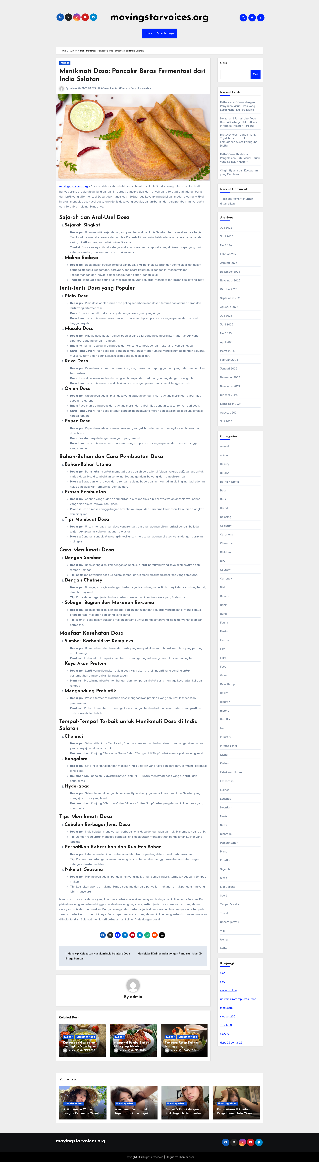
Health (224, 693)
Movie (223, 816)
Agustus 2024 (229, 412)
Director (225, 596)
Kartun (224, 763)
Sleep (223, 878)
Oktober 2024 (229, 395)
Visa (222, 930)
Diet (222, 587)
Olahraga (226, 834)
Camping (225, 517)
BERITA (224, 473)
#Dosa (105, 88)
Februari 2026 (229, 254)
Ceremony (226, 534)
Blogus (169, 1157)
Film (222, 649)
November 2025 (230, 280)
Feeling (224, 631)
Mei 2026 (226, 245)
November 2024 (230, 386)
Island (224, 754)
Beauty (224, 464)
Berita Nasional (230, 481)
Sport (223, 895)
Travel (224, 913)
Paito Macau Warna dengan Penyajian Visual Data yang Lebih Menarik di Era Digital (237, 106)
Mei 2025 (226, 333)
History (224, 710)
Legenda (225, 798)
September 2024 (231, 403)
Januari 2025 (228, 368)
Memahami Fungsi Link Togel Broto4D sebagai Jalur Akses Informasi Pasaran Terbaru (238, 122)
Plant (223, 851)
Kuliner (65, 62)
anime (224, 455)
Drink (223, 605)
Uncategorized (86, 1036)
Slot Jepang (228, 886)
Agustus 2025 (229, 307)
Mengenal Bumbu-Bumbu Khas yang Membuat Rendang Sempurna (131, 1046)
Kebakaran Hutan (231, 772)
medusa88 (226, 1007)
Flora (223, 657)
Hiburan (225, 701)
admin (73, 88)
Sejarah (225, 869)
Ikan (222, 728)
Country (225, 569)
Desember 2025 (230, 271)
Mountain (226, 807)
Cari (223, 63)
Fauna (224, 622)
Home (148, 33)
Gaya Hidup (227, 684)
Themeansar (186, 1157)
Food (223, 666)
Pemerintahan (229, 842)
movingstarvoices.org (159, 18)
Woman (224, 939)
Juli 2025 (226, 315)
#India (113, 88)
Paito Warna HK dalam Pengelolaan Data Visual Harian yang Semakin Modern (240, 158)
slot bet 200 (227, 1016)
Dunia (224, 613)
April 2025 (226, 342)
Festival (225, 640)
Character (226, 543)
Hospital (225, 719)
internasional (228, 745)
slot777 (224, 1034)
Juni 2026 (226, 236)
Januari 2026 (228, 262)
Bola (223, 490)
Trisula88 (226, 1025)
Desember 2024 (230, 377)
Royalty (225, 860)
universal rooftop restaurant (238, 999)
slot (222, 973)
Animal (224, 446)
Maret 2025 (227, 351)
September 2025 (230, 298)
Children (225, 552)
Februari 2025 (229, 359)
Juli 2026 (226, 227)
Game (223, 675)
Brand (224, 508)
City (222, 561)
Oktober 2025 (228, 289)
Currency (226, 578)
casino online (228, 990)
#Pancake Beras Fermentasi (135, 88)
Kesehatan (227, 781)
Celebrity (226, 525)
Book (223, 499)
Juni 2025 (226, 324)
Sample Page (165, 33)
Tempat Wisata (229, 904)
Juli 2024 (226, 421)
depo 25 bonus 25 (231, 1042)
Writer (224, 948)
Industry (225, 737)
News (223, 825)
